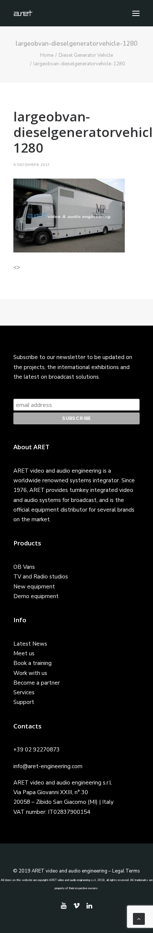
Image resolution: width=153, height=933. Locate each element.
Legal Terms (126, 871)
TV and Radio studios (40, 576)
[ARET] (23, 13)
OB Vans (24, 567)
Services (24, 692)
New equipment (34, 586)
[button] (136, 13)
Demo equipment (36, 596)
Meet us (24, 653)
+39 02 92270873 (36, 749)
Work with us (30, 673)
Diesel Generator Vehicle (86, 55)
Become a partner (36, 682)
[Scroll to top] (139, 918)
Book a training (32, 663)
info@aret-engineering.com (47, 766)
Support (23, 702)
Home (46, 55)
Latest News (30, 643)
